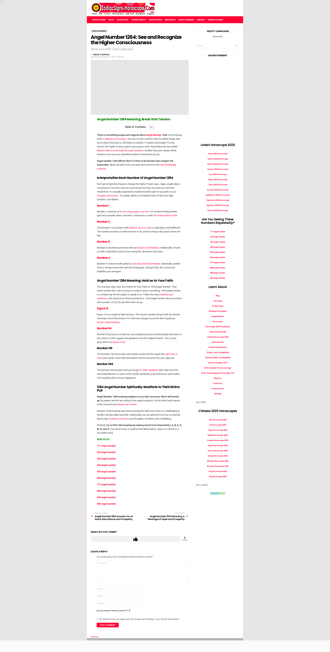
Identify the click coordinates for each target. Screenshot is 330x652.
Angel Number (153, 135)
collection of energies (115, 138)
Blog (111, 19)
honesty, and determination (146, 263)
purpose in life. (118, 342)
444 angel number (106, 465)
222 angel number (106, 452)
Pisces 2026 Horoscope (218, 210)
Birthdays (170, 19)
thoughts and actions (108, 195)
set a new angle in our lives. (136, 211)
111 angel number (106, 445)
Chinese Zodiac (215, 19)
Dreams (201, 19)
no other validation (148, 370)
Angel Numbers (186, 19)
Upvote (135, 539)
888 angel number (106, 491)
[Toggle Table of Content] (150, 127)
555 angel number (106, 471)
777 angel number (106, 484)
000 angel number (106, 503)
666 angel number (106, 478)
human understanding (108, 322)
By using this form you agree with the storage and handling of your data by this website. (140, 619)
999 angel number (106, 497)
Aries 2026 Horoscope (217, 154)
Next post (94, 637)
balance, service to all (140, 227)
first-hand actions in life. (165, 215)
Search (236, 46)
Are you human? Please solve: (111, 610)
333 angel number (106, 458)
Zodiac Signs (99, 19)
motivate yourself (118, 418)
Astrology (122, 19)
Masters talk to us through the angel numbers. (120, 150)
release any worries (127, 404)
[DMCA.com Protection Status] (218, 494)
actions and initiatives (148, 247)
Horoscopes (155, 19)
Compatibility (138, 19)
